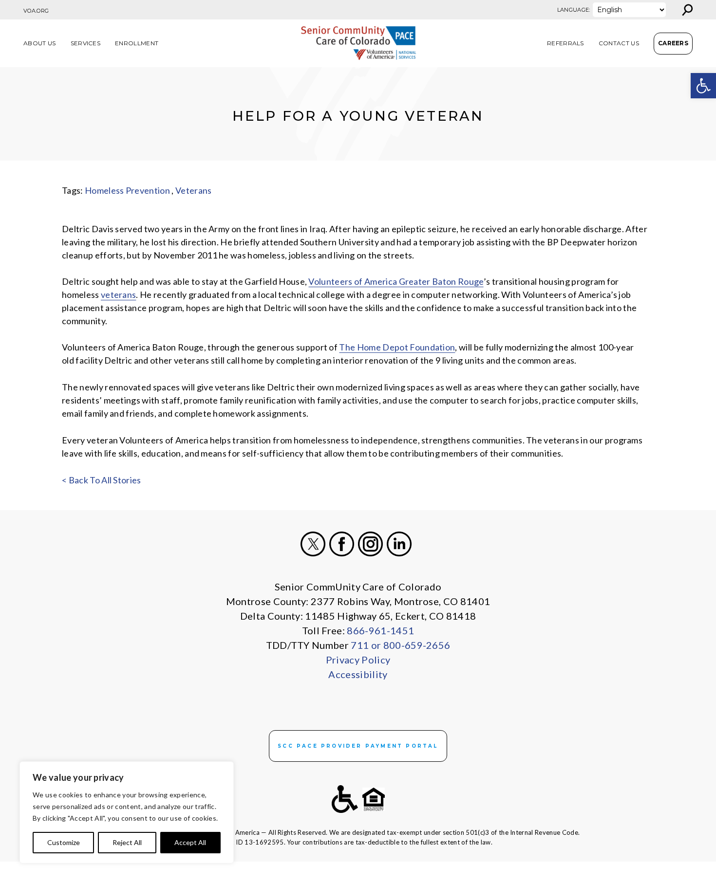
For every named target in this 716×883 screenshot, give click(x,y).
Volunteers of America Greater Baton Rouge (395, 281)
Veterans (193, 190)
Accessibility (357, 674)
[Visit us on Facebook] (341, 544)
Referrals (565, 43)
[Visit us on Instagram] (370, 544)
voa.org (36, 10)
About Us (39, 43)
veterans (118, 294)
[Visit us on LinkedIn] (399, 544)
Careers (673, 43)
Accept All (190, 842)
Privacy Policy (358, 659)
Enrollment (136, 43)
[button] (703, 85)
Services (86, 43)
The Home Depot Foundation (397, 347)
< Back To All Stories (101, 480)
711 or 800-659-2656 (400, 645)
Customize (63, 842)
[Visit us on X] (313, 544)
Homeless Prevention (127, 190)
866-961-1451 (380, 630)
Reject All (127, 842)
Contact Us (619, 43)
